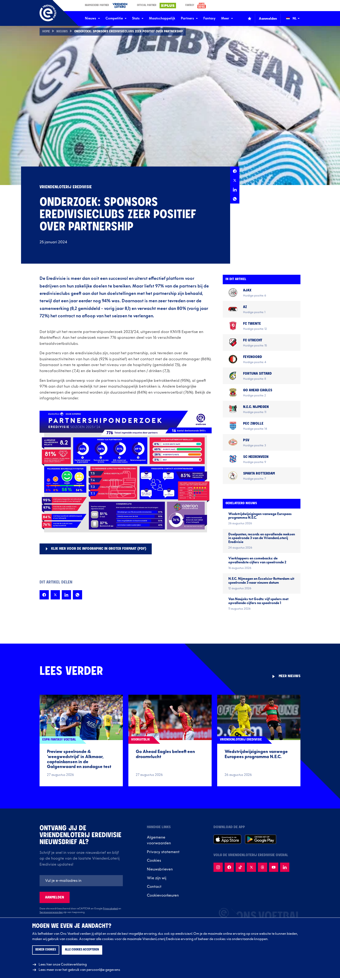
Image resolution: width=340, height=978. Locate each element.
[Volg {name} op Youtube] (273, 867)
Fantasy (209, 18)
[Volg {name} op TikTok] (240, 867)
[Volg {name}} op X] (251, 867)
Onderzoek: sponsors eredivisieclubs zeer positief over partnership (128, 31)
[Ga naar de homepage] (48, 13)
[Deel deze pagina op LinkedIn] (234, 189)
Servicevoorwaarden (51, 912)
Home (46, 31)
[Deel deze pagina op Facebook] (234, 171)
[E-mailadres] (81, 880)
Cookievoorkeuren (163, 895)
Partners (187, 18)
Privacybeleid (110, 908)
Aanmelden (54, 897)
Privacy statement (163, 852)
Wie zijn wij (156, 878)
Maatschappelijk (162, 18)
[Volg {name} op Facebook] (229, 867)
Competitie (114, 18)
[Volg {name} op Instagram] (218, 867)
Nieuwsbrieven (160, 869)
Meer (225, 18)
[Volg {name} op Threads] (262, 867)
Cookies (154, 860)
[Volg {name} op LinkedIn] (284, 867)
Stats (136, 18)
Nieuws (90, 18)
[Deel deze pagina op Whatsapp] (234, 199)
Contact (154, 886)
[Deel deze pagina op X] (234, 180)
